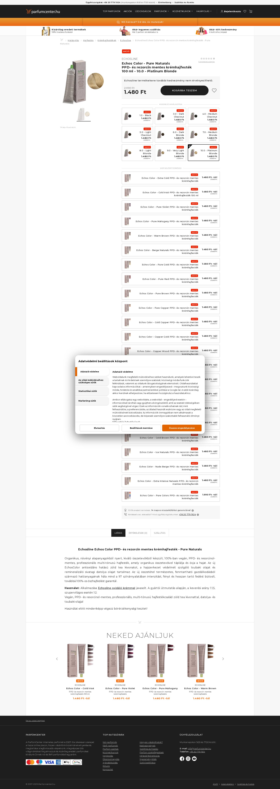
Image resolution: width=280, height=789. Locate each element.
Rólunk (106, 766)
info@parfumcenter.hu (199, 748)
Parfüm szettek (111, 749)
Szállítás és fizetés (184, 2)
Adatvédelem (227, 784)
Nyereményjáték (148, 759)
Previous (57, 659)
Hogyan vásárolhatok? (151, 742)
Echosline (125, 40)
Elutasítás (99, 428)
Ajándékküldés (110, 762)
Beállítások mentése (141, 428)
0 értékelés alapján (206, 62)
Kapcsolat (108, 769)
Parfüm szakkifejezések (152, 752)
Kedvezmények (147, 745)
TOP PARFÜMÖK (111, 11)
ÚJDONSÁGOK (143, 11)
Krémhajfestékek (107, 40)
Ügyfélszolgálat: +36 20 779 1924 (103, 2)
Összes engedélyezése (182, 428)
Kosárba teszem (184, 90)
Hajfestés (88, 40)
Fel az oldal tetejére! (35, 720)
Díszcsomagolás (111, 759)
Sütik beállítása (147, 762)
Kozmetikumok (110, 752)
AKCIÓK (128, 11)
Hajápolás (73, 40)
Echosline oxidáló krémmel (116, 588)
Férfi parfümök (110, 745)
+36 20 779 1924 (187, 514)
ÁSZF (215, 784)
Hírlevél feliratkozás (150, 755)
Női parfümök (110, 742)
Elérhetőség (164, 2)
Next (223, 659)
